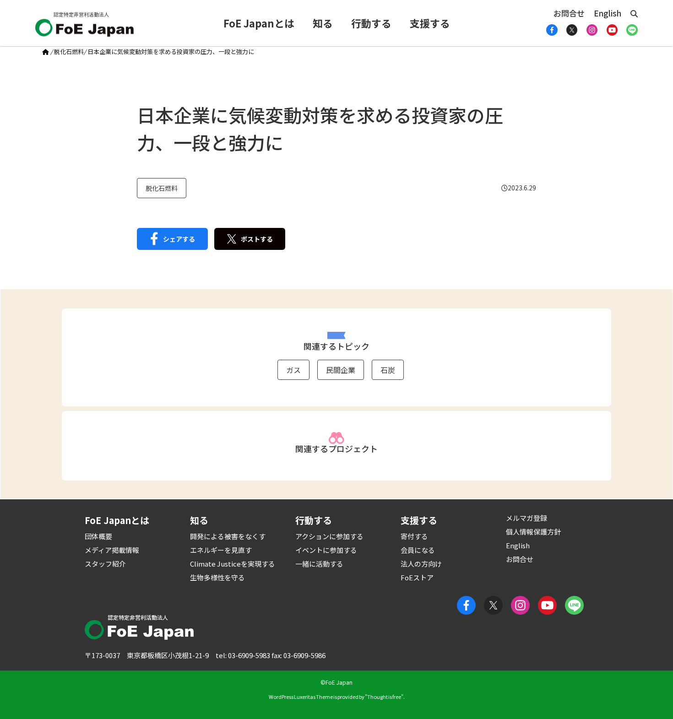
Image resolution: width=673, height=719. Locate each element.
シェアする (179, 238)
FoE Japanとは (258, 23)
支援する (430, 23)
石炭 (387, 369)
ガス (293, 369)
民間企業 (340, 369)
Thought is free (384, 696)
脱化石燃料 (69, 51)
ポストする (257, 238)
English (607, 13)
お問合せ (569, 13)
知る (323, 23)
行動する (371, 23)
